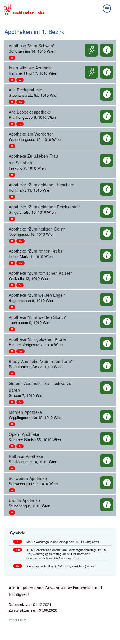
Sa (20, 79)
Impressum (17, 619)
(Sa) (20, 101)
